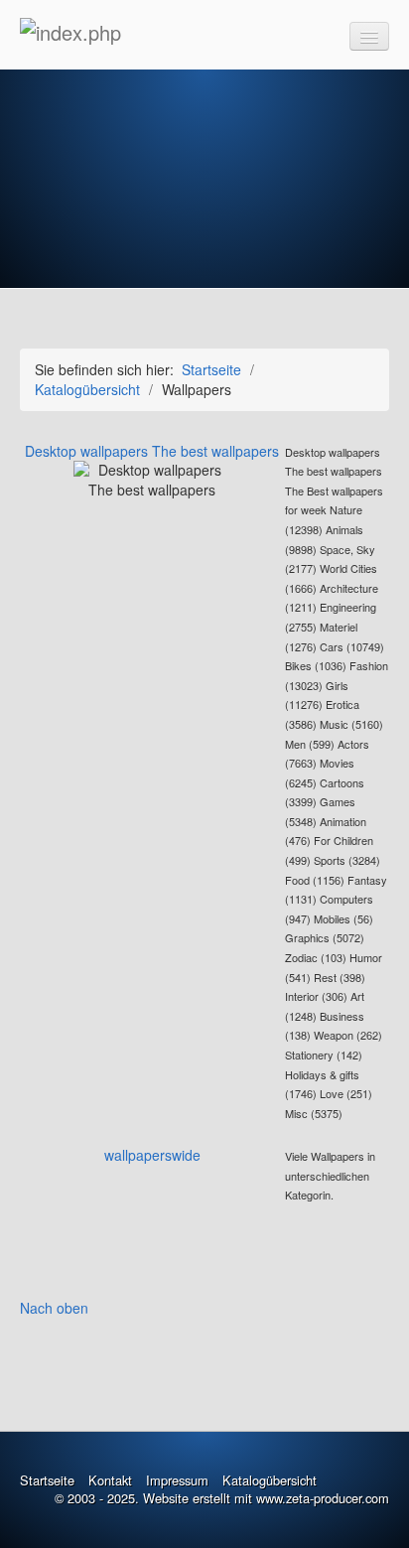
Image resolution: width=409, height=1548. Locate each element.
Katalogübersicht (269, 1480)
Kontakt (110, 1480)
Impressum (177, 1480)
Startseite (211, 369)
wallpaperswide (152, 1155)
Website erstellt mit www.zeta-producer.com (266, 1497)
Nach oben (54, 1308)
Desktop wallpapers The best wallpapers (152, 451)
